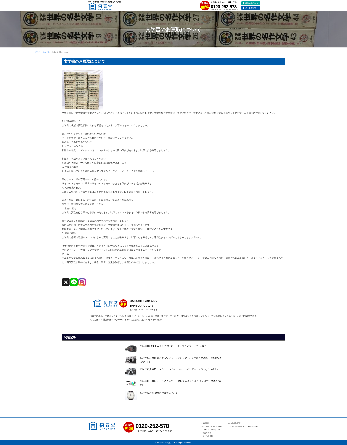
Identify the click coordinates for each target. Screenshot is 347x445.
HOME (37, 52)
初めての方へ (208, 433)
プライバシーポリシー (211, 430)
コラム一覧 (45, 52)
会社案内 (206, 423)
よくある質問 (250, 8)
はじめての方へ (251, 3)
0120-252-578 (224, 6)
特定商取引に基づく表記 (212, 426)
